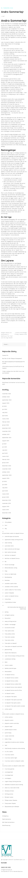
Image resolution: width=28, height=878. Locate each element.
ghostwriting (8, 649)
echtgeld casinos (9, 615)
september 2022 (6, 400)
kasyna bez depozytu (11, 652)
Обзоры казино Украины (11, 800)
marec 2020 (5, 494)
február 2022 (6, 422)
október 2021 (5, 434)
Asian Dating (8, 542)
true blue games (9, 769)
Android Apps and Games (12, 536)
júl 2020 (4, 481)
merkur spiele (9, 665)
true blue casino (9, 754)
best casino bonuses (10, 552)
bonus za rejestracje (10, 574)
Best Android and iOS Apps (12, 549)
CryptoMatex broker (10, 602)
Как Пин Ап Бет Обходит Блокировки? (12, 358)
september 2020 (6, 475)
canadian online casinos (11, 586)
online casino (8, 709)
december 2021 (6, 428)
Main (6, 662)
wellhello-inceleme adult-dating (14, 784)
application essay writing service (14, 539)
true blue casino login (11, 757)
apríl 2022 (5, 415)
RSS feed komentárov (8, 822)
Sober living (8, 739)
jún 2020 (4, 484)
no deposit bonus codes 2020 (13, 684)
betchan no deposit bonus (12, 558)
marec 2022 (5, 418)
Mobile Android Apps (10, 668)
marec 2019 (5, 509)
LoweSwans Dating (10, 659)
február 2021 (5, 459)
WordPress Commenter (8, 382)
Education (7, 618)
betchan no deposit (10, 555)
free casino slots (9, 630)
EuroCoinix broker (10, 627)
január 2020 (5, 497)
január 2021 (5, 462)
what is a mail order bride (12, 787)
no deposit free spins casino (12, 703)
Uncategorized (9, 775)
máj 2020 (4, 487)
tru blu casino (9, 751)
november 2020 (6, 469)
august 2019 (5, 506)
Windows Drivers (9, 791)
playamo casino (9, 720)
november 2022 (6, 393)
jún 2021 (4, 447)
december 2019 (6, 500)
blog (6, 571)
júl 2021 (4, 443)
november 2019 (6, 503)
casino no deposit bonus (11, 596)
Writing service (9, 794)
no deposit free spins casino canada (15, 706)
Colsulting (7, 599)
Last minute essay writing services (14, 656)
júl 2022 (4, 406)
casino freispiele (9, 593)
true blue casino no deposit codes (14, 761)
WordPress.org (6, 825)
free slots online (9, 640)
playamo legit (8, 726)
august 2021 (5, 440)
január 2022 (5, 425)
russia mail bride (9, 736)
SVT (4, 16)
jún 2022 (4, 409)
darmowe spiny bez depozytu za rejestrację (17, 608)
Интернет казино (9, 797)
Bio (5, 561)
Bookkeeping (8, 577)
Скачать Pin (5, 355)
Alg (6, 528)
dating (6, 612)
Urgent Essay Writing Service (13, 781)
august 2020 (5, 478)
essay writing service (10, 621)
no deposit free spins (11, 696)
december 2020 (6, 465)
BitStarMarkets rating (11, 567)
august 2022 (5, 403)
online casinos (9, 717)
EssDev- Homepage (10, 624)
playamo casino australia (12, 723)
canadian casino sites (11, 583)
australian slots (9, 546)
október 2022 (6, 396)
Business (7, 580)
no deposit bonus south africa (13, 690)
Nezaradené (8, 671)
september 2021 (6, 437)
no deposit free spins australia (13, 699)
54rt (6, 525)
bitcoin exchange (9, 564)
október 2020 (6, 472)
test (6, 745)
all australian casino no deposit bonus (13, 533)
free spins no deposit (11, 643)
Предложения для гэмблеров (12, 806)
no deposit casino (10, 693)
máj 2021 (4, 450)
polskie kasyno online (11, 729)
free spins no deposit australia (13, 646)
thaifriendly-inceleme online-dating (15, 748)
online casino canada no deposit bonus (13, 714)
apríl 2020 (5, 490)
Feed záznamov (6, 819)
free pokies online (10, 634)
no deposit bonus (9, 674)
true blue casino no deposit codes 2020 (13, 765)
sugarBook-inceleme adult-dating (14, 742)
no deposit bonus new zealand (13, 687)
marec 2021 (5, 456)
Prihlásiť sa (5, 816)
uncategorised (9, 772)
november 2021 (6, 431)
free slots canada (10, 637)
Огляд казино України (10, 803)
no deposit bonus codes (11, 681)
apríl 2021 (5, 453)
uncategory (8, 778)
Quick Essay (8, 732)
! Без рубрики (8, 522)
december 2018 (6, 512)
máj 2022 (4, 412)
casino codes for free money (13, 589)
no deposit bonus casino (11, 677)
